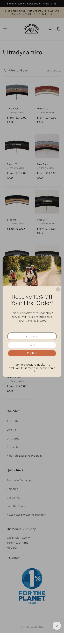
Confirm (32, 353)
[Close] (58, 289)
